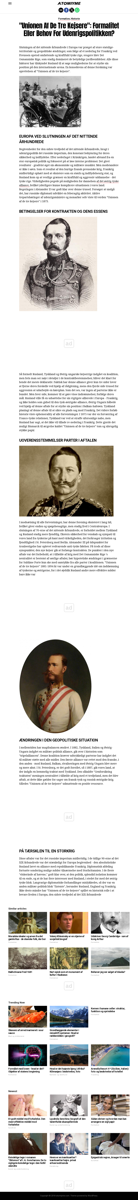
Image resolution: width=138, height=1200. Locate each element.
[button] (10, 3)
